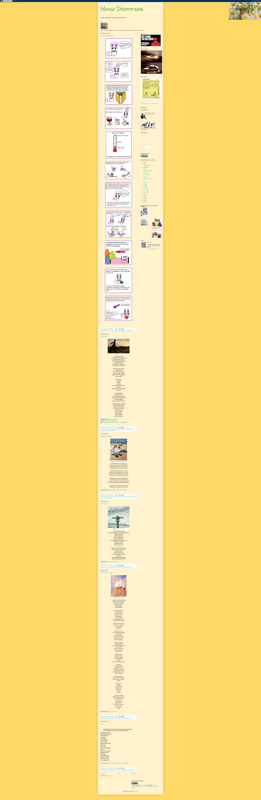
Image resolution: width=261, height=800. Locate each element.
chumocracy (143, 108)
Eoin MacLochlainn (120, 528)
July (144, 169)
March (144, 188)
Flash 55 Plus (126, 763)
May (144, 184)
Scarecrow (104, 504)
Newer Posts (103, 773)
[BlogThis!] (119, 329)
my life (112, 330)
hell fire (114, 769)
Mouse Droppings (122, 9)
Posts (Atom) (109, 775)
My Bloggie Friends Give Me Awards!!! (149, 103)
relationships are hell (113, 567)
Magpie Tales (110, 419)
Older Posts (133, 773)
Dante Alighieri (106, 769)
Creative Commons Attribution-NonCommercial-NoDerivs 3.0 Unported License (145, 786)
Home (119, 773)
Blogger (136, 791)
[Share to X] (120, 329)
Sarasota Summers (106, 436)
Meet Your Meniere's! (107, 36)
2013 (143, 196)
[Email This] (118, 329)
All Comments (145, 149)
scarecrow (119, 567)
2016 (143, 161)
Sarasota (102, 498)
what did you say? (124, 330)
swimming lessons (127, 718)
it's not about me (132, 769)
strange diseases (117, 330)
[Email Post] (116, 328)
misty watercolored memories (122, 496)
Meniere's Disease (107, 330)
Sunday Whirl (127, 429)
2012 (143, 198)
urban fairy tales (108, 430)
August (145, 167)
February (145, 190)
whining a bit (130, 330)
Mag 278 (116, 419)
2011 (143, 200)
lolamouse (142, 785)
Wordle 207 (114, 420)
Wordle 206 (115, 561)
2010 (143, 202)
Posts (143, 147)
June (144, 182)
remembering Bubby (131, 496)
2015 (143, 163)
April (144, 186)
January (145, 192)
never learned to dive (120, 718)
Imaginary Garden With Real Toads (111, 422)
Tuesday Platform (124, 422)
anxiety (105, 718)
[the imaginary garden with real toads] (157, 237)
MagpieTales (122, 429)
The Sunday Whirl (107, 420)
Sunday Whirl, (110, 561)
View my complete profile (153, 248)
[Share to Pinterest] (123, 329)
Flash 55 (111, 769)
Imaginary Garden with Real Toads (110, 429)
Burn (102, 724)
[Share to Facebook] (122, 329)
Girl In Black (104, 336)
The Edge (125, 490)
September (145, 165)
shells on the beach (108, 498)
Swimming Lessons (106, 572)
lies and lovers (106, 567)
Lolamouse (151, 242)
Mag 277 (115, 711)
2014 (143, 194)
